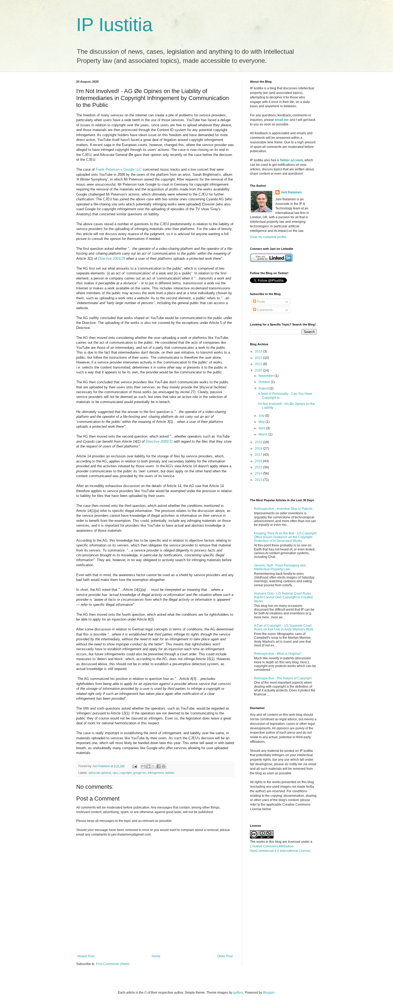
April (262, 428)
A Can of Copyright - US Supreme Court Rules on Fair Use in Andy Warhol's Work (283, 627)
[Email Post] (134, 766)
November (267, 376)
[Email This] (143, 766)
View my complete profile (268, 237)
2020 (259, 370)
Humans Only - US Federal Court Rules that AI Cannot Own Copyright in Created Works (283, 597)
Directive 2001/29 (111, 259)
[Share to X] (153, 766)
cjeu (115, 772)
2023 (259, 351)
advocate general (99, 772)
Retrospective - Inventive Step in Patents (283, 509)
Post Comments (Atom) (112, 964)
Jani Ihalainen (291, 192)
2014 (259, 473)
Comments (264, 310)
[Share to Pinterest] (163, 766)
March (263, 434)
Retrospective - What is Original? (278, 654)
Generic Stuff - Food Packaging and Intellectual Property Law (280, 567)
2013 (259, 480)
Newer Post (86, 956)
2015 (259, 467)
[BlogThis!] (148, 766)
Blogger (268, 992)
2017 (259, 455)
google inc (139, 772)
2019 (259, 442)
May (262, 422)
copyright (126, 772)
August (264, 388)
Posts (260, 302)
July (262, 416)
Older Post (225, 956)
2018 (259, 448)
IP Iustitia (114, 24)
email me (282, 120)
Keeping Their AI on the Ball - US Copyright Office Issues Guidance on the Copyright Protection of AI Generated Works (285, 537)
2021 (259, 364)
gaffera (238, 992)
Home (156, 956)
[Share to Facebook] (158, 766)
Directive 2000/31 (159, 441)
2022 (259, 358)
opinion (169, 772)
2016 (259, 461)
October (265, 382)
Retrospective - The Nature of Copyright (282, 678)
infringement (156, 772)
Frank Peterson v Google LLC (119, 169)
